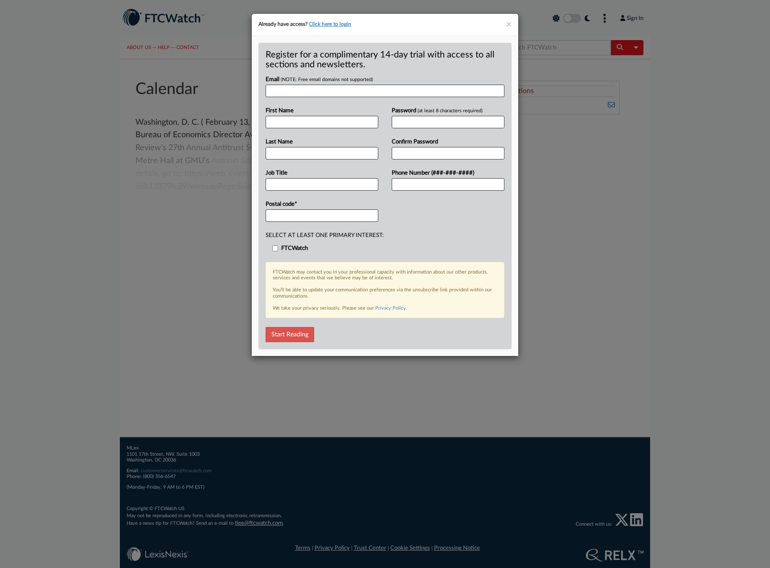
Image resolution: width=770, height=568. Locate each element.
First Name (280, 111)
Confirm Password (415, 142)
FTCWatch (294, 248)
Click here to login (330, 24)
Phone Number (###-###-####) (433, 173)
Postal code (281, 204)
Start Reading (289, 334)
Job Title (276, 173)
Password (437, 111)
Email (319, 79)
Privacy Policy (390, 308)
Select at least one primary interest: (325, 235)
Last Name (279, 142)
